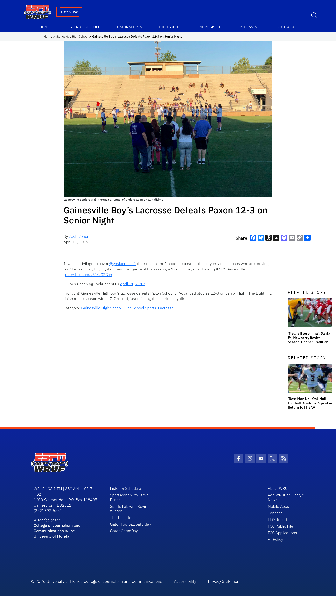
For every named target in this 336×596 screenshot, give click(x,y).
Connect (275, 512)
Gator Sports (129, 27)
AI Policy (275, 539)
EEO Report (277, 519)
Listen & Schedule (83, 27)
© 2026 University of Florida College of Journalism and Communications (96, 581)
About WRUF (285, 27)
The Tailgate (120, 517)
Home (44, 27)
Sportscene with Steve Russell (129, 497)
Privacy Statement (224, 581)
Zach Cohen (79, 236)
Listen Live (69, 12)
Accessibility (185, 581)
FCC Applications (282, 532)
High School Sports (140, 308)
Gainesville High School (72, 36)
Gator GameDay (124, 530)
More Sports (211, 27)
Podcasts (248, 27)
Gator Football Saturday (130, 524)
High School (170, 27)
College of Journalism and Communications (57, 528)
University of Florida (51, 536)
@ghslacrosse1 (122, 263)
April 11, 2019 (132, 283)
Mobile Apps (278, 506)
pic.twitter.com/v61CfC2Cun (88, 274)
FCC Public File (280, 526)
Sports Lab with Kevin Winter (128, 509)
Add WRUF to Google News (286, 497)
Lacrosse (166, 308)
